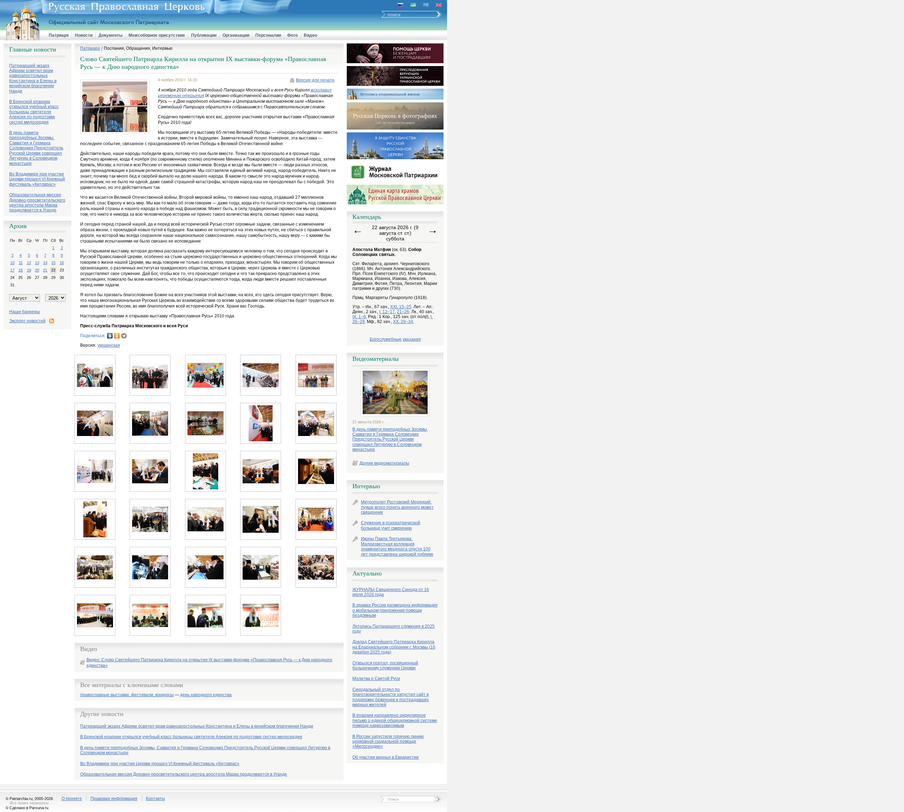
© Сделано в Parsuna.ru (27, 808)
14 (45, 263)
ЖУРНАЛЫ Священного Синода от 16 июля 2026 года (390, 592)
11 (21, 263)
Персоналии (268, 35)
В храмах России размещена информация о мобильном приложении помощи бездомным (395, 610)
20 (37, 270)
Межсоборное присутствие (157, 35)
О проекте (71, 798)
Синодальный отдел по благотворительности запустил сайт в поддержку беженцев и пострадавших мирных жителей (390, 697)
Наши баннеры (24, 311)
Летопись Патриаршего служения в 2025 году (393, 629)
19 (29, 270)
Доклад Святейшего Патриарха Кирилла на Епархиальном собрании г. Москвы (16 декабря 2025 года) (393, 647)
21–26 (403, 311)
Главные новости (32, 49)
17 (12, 270)
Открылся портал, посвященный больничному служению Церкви (385, 665)
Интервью (366, 486)
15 (53, 263)
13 (37, 263)
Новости (84, 35)
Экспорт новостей (27, 320)
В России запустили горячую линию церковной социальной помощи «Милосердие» (388, 741)
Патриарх (59, 35)
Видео (310, 35)
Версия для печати (315, 80)
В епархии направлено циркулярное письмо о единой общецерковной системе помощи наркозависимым (394, 720)
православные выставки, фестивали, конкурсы (127, 695)
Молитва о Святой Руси (376, 678)
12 (29, 263)
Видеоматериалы (375, 358)
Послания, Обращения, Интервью (138, 48)
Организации (235, 35)
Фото (292, 35)
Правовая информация (113, 798)
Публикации (203, 35)
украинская (108, 345)
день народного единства (206, 695)
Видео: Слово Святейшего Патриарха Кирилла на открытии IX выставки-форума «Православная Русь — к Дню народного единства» (209, 662)
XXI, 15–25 (400, 306)
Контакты (155, 798)
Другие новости (102, 713)
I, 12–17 (387, 311)
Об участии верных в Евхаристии (385, 757)
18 (20, 270)
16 (62, 263)
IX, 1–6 (359, 316)
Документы (111, 35)
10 (12, 263)
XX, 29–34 (403, 321)
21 (45, 270)
